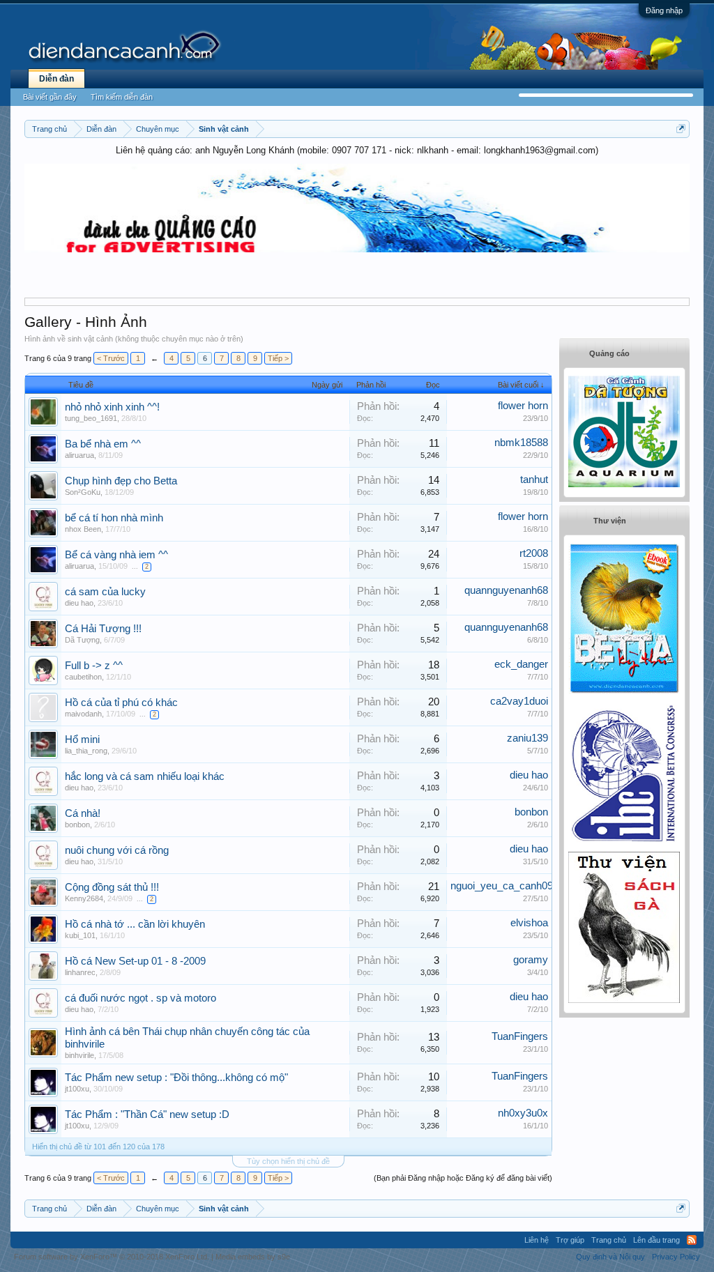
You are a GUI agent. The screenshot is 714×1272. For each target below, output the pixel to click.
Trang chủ (608, 1240)
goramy (530, 959)
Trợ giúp (570, 1240)
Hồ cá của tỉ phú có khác (121, 702)
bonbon (77, 824)
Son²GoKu (82, 492)
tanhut (534, 479)
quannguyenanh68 (506, 590)
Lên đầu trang (656, 1240)
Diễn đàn (56, 79)
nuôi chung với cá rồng (117, 850)
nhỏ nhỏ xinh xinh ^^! (112, 407)
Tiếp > (278, 358)
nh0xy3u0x (523, 1113)
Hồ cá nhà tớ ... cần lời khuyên (135, 924)
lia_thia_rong (86, 750)
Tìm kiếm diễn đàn (122, 97)
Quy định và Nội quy (610, 1256)
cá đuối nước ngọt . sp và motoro (140, 998)
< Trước (111, 358)
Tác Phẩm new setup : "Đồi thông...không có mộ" (176, 1077)
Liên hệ (536, 1240)
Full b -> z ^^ (94, 665)
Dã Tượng (82, 640)
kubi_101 (80, 935)
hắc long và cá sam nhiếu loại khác (145, 776)
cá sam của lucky (105, 591)
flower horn (523, 405)
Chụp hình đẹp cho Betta (121, 480)
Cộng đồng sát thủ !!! (112, 887)
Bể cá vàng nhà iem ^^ (116, 554)
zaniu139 (527, 738)
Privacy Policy (676, 1256)
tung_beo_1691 (91, 418)
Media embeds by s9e (252, 1256)
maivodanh (83, 714)
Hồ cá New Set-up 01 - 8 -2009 (135, 961)
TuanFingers (520, 1036)
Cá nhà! (82, 813)
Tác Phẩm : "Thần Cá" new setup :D (147, 1114)
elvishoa (529, 922)
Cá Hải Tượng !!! (103, 628)
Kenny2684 (84, 898)
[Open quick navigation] (680, 128)
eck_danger (521, 664)
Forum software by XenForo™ (111, 1256)
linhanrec (80, 972)
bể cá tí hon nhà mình (114, 517)
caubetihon (83, 677)
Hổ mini (82, 739)
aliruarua (79, 455)
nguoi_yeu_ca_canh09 (501, 885)
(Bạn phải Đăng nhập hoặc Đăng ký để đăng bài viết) (463, 1178)
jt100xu (77, 1089)
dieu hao (79, 603)
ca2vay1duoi (519, 701)
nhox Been (83, 529)
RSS (692, 1240)
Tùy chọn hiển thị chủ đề (288, 1161)
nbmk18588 (521, 442)
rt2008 (533, 553)
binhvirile (79, 1055)
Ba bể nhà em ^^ (103, 444)
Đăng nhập (664, 10)
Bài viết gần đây (50, 97)
